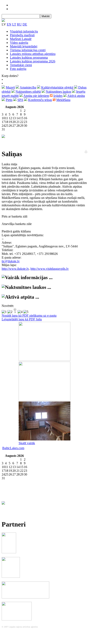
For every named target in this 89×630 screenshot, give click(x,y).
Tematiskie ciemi (21, 65)
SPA (20, 100)
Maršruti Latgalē (20, 39)
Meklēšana (63, 100)
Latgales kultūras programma (29, 57)
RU (19, 24)
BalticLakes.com (13, 448)
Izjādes (58, 95)
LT (14, 24)
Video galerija (19, 42)
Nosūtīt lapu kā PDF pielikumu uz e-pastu (29, 315)
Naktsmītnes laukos (58, 91)
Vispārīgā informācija (24, 31)
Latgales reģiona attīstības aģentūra (32, 54)
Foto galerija (18, 69)
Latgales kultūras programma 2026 (32, 61)
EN (9, 24)
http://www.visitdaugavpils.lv (49, 268)
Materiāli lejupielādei (23, 46)
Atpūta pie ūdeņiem (36, 95)
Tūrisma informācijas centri (28, 50)
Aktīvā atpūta (76, 95)
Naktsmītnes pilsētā (28, 91)
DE (25, 24)
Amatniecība (28, 87)
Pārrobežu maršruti (22, 35)
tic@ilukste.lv (11, 261)
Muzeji (10, 87)
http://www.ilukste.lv (15, 268)
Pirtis (9, 100)
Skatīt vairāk (27, 443)
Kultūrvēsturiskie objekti (57, 87)
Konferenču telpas (40, 100)
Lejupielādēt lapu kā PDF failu (22, 319)
